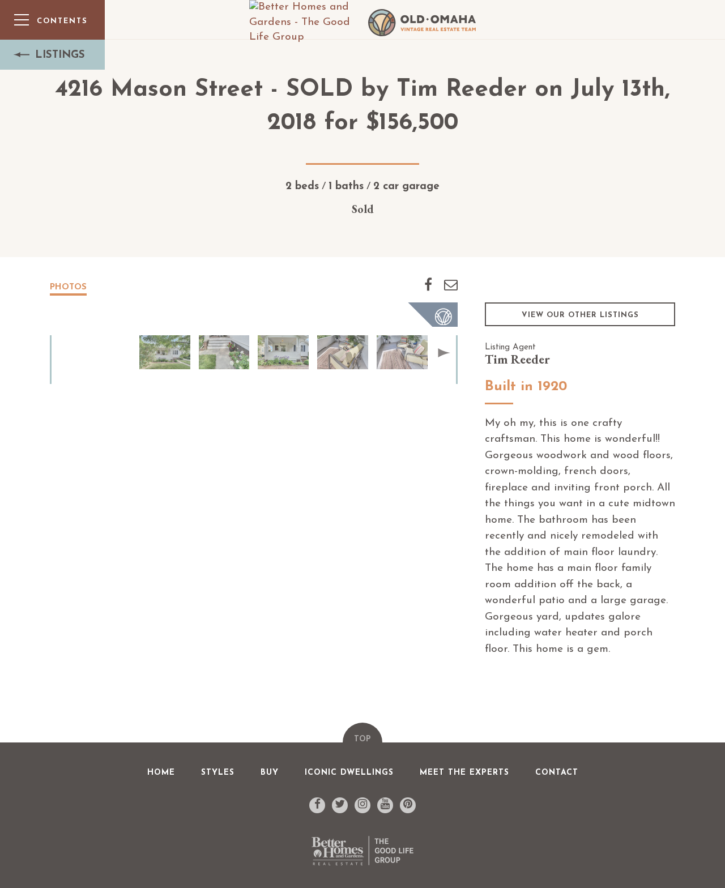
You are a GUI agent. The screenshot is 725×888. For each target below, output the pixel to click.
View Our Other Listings (580, 315)
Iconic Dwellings (349, 773)
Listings (60, 55)
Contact (556, 773)
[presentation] (444, 352)
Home (161, 773)
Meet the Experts (464, 773)
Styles (217, 773)
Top (362, 739)
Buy (270, 773)
